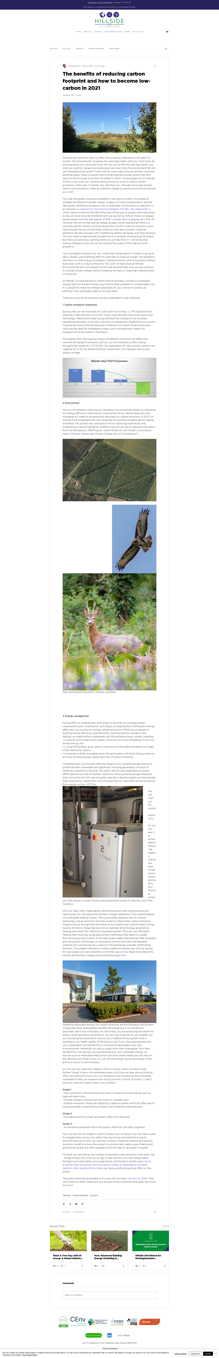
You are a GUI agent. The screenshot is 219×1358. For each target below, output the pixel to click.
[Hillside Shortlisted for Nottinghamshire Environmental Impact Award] (150, 1241)
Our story (67, 48)
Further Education (96, 48)
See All (166, 1226)
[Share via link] (82, 1204)
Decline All (195, 1353)
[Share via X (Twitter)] (70, 1204)
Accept (208, 1353)
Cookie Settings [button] (180, 1353)
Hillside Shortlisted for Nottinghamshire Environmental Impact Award (148, 1257)
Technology (114, 48)
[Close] (215, 1353)
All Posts (54, 48)
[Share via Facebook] (64, 1204)
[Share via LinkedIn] (76, 1204)
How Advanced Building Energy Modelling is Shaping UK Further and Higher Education (108, 1257)
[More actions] (154, 65)
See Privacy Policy (30, 1355)
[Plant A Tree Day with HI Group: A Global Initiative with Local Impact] (68, 1241)
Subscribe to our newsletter (100, 2)
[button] (166, 48)
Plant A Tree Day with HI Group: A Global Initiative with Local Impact (67, 1257)
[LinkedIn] (167, 31)
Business (79, 48)
